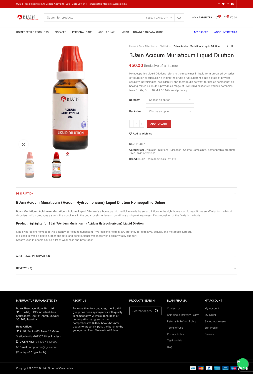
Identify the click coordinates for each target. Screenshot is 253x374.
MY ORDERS (201, 32)
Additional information (33, 256)
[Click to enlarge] (23, 144)
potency (134, 99)
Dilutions (163, 149)
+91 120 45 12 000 (45, 341)
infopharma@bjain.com (42, 347)
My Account (212, 308)
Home (132, 46)
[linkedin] (232, 3)
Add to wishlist (142, 133)
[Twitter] (223, 3)
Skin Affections (148, 46)
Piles (132, 153)
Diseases (175, 149)
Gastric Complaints (194, 149)
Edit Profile (211, 327)
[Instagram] (228, 3)
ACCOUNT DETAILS (225, 32)
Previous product (227, 46)
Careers (209, 334)
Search (179, 17)
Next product (235, 46)
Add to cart (158, 123)
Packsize (135, 111)
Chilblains (165, 46)
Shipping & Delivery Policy (183, 314)
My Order (210, 314)
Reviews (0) (24, 268)
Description (24, 194)
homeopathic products (221, 149)
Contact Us (174, 308)
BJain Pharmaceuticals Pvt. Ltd (157, 158)
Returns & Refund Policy (181, 321)
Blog (169, 346)
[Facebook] (219, 3)
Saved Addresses (215, 321)
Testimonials (174, 340)
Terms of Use (175, 327)
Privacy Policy (175, 334)
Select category (157, 17)
